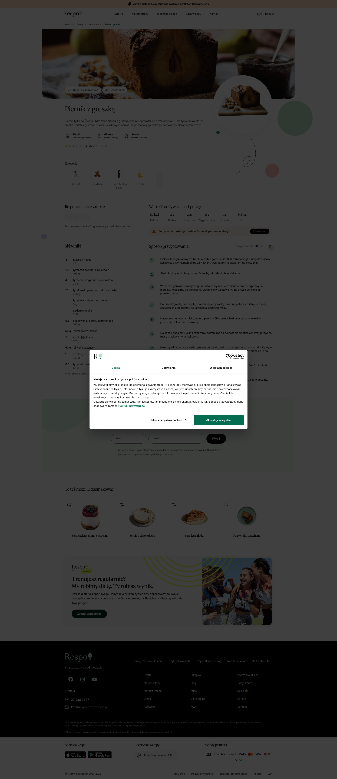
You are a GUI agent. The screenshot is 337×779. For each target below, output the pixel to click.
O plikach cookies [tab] (221, 367)
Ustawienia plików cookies (166, 420)
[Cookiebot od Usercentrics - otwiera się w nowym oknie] (228, 356)
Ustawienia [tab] (168, 367)
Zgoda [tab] (116, 367)
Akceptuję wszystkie (218, 420)
